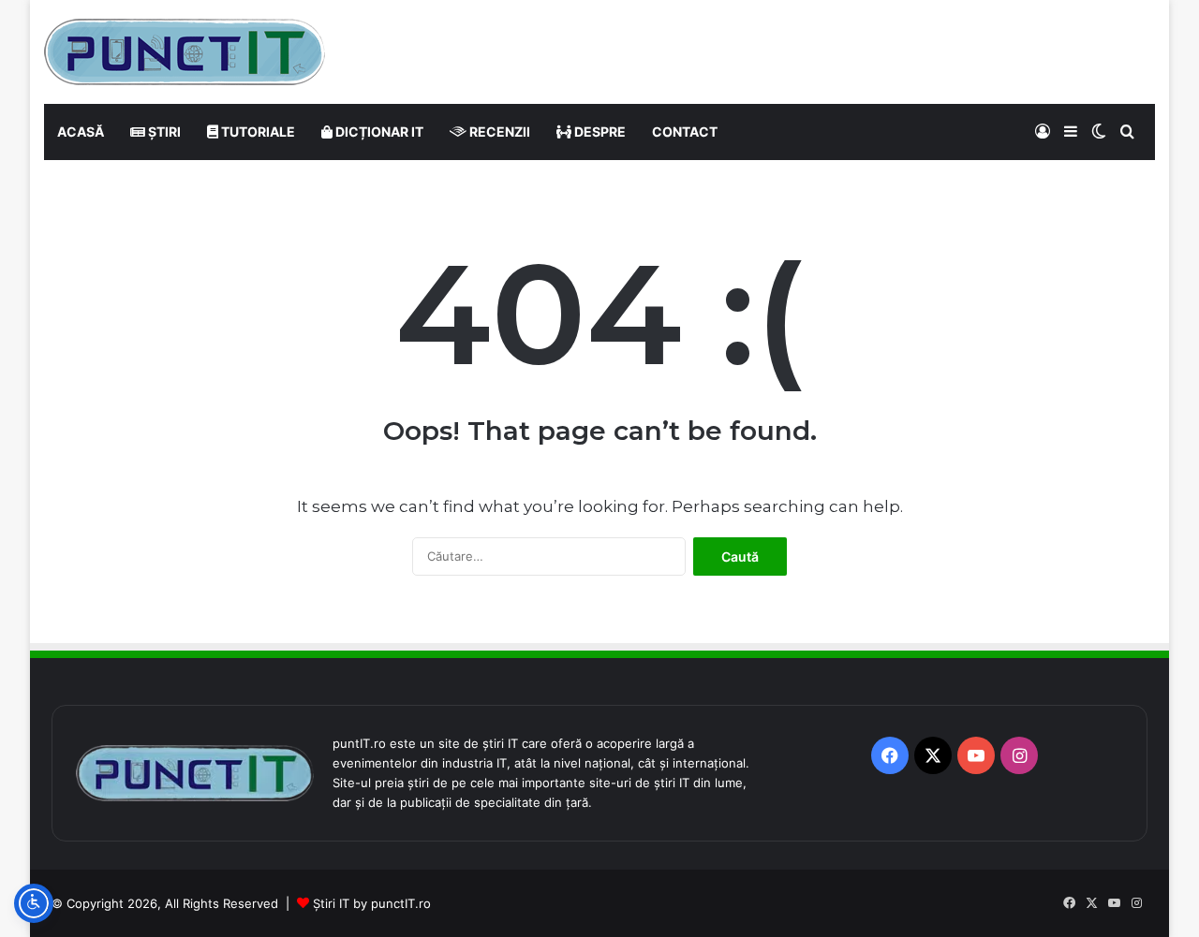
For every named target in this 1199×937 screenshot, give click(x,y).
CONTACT (685, 131)
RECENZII (498, 131)
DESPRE (598, 131)
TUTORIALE (256, 131)
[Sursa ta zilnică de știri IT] (184, 52)
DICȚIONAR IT (378, 131)
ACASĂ (80, 131)
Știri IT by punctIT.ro (372, 903)
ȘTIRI (163, 131)
